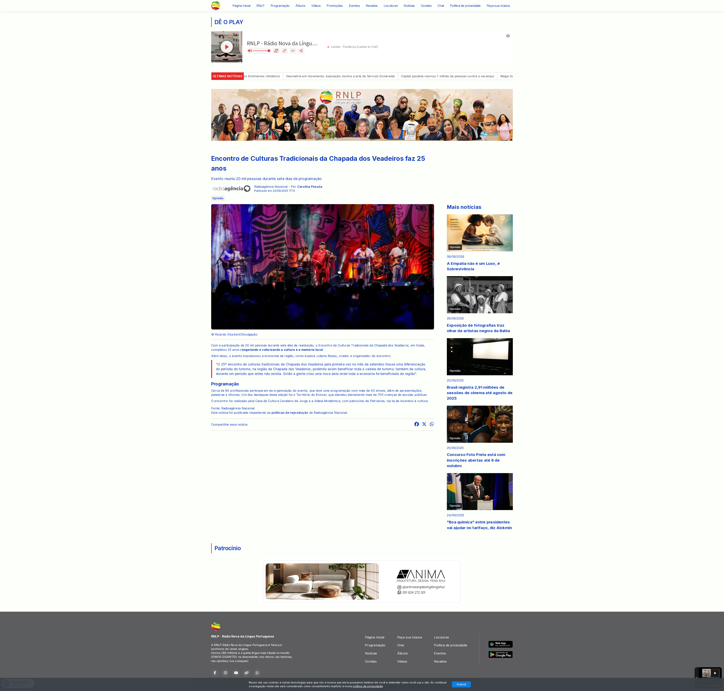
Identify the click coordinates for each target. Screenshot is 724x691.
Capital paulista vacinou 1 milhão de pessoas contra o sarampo (396, 76)
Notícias (409, 6)
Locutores (391, 6)
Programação (280, 6)
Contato (426, 6)
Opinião (218, 198)
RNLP (260, 6)
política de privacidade (368, 686)
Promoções (335, 6)
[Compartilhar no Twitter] (424, 424)
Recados (372, 6)
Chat (441, 6)
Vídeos (316, 6)
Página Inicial (241, 6)
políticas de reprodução (290, 412)
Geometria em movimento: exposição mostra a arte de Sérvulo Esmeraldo (289, 76)
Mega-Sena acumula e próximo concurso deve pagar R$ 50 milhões (500, 76)
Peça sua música (498, 6)
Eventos (354, 6)
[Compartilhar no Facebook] (416, 424)
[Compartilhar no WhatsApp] (431, 424)
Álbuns (300, 6)
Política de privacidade (465, 6)
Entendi (461, 684)
